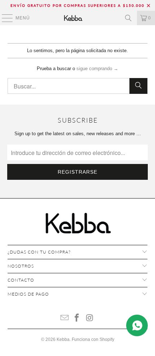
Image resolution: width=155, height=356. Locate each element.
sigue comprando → (97, 68)
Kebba (63, 339)
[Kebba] (77, 18)
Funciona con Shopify (93, 339)
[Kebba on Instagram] (89, 318)
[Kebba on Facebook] (77, 318)
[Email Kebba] (64, 318)
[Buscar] (128, 18)
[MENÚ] (4, 18)
